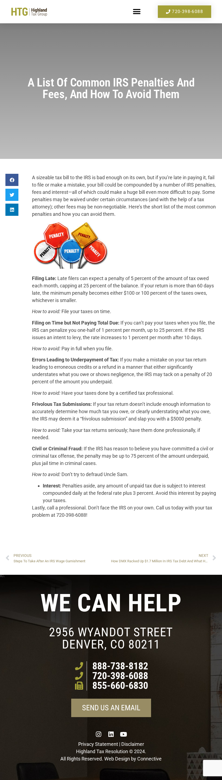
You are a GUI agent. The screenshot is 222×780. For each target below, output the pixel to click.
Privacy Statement (98, 744)
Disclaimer (132, 744)
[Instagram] (98, 734)
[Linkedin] (111, 734)
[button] (136, 12)
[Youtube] (123, 734)
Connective (149, 759)
